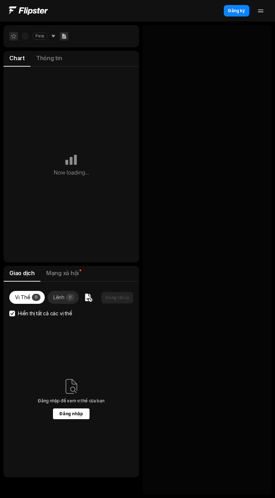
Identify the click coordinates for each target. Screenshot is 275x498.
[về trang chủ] (28, 10)
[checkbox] (12, 313)
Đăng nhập (71, 413)
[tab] (17, 59)
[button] (117, 297)
